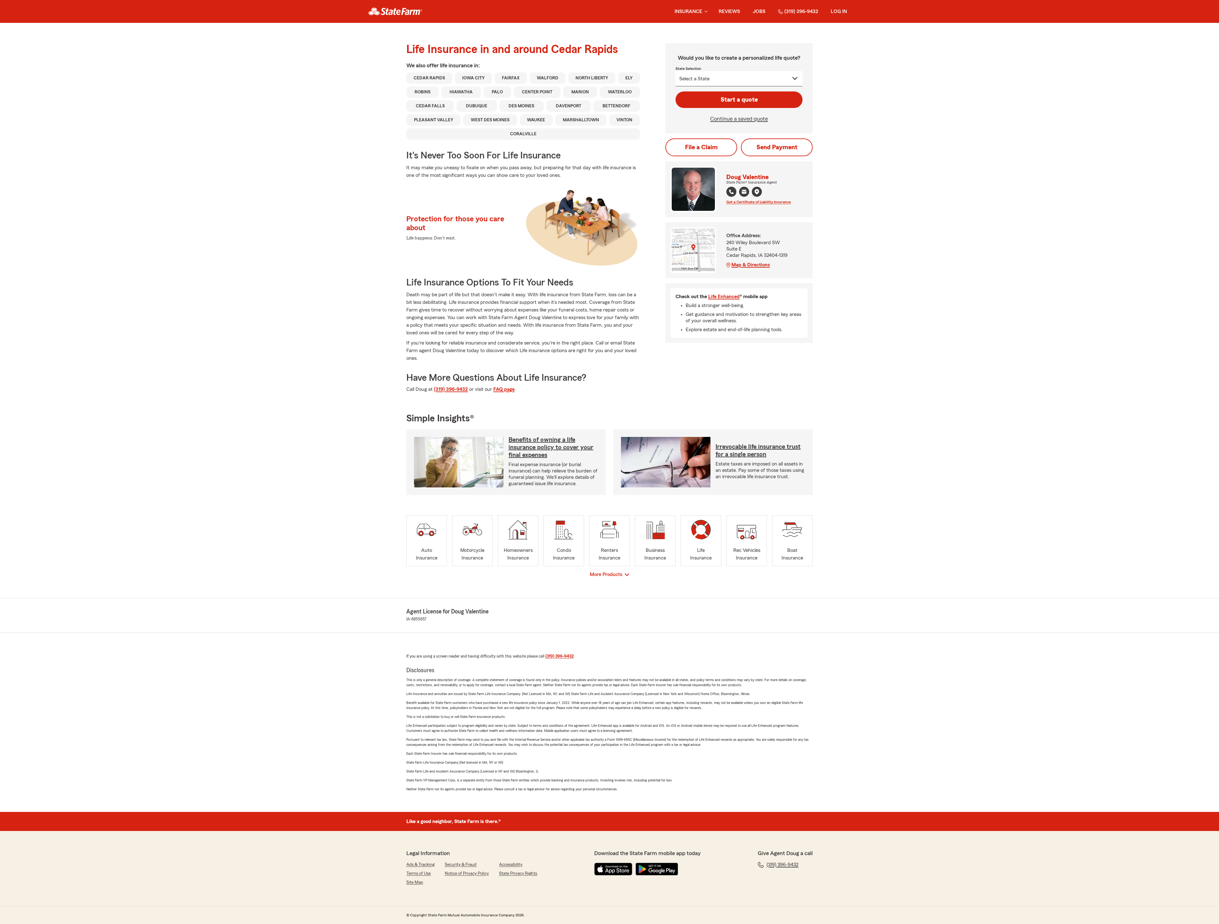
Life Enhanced (724, 296)
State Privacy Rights (518, 873)
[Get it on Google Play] (657, 869)
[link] (395, 11)
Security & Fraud (460, 864)
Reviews (729, 11)
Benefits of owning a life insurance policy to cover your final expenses (551, 447)
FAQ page (504, 389)
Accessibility (511, 864)
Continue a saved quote (739, 119)
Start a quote (739, 100)
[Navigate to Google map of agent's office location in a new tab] (757, 192)
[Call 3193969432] (731, 192)
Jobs (759, 11)
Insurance (688, 11)
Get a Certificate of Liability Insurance (758, 202)
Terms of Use (418, 873)
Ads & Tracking (420, 864)
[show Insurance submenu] (704, 11)
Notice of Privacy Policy (467, 873)
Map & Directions (750, 264)
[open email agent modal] (744, 192)
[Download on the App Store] (613, 869)
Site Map (414, 882)
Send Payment (776, 147)
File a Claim (701, 147)
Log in (839, 11)
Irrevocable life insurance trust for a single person (758, 451)
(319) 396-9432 (801, 11)
